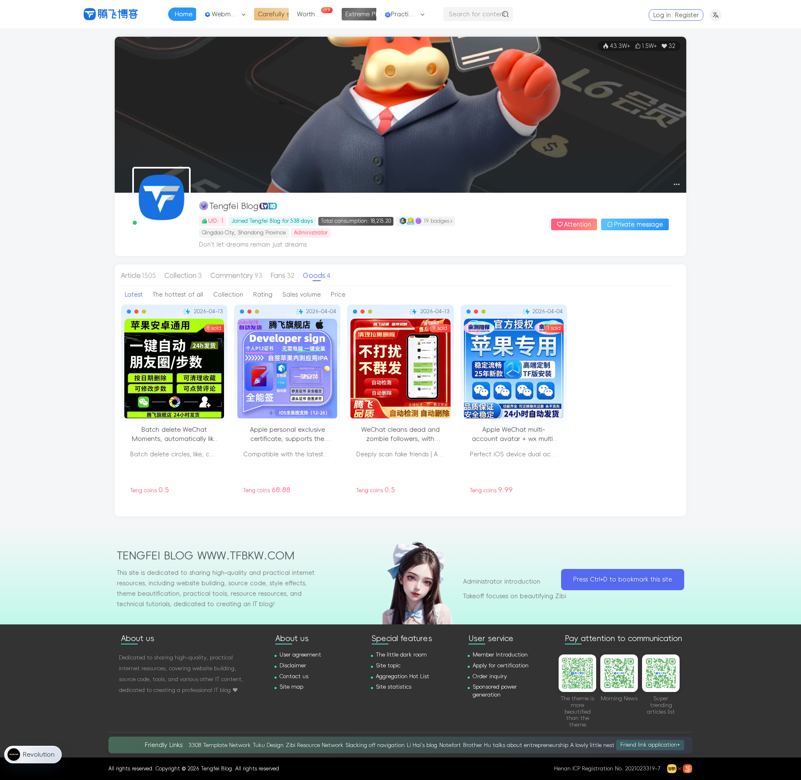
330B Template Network (220, 745)
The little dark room (401, 654)
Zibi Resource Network (314, 745)
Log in (662, 15)
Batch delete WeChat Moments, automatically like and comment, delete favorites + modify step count (174, 434)
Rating (262, 294)
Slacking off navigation (375, 745)
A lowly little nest (592, 745)
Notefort (450, 745)
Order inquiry (490, 676)
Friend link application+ (650, 744)
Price (338, 294)
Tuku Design (268, 745)
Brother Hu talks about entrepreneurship (515, 745)
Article (138, 275)
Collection (183, 275)
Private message (638, 224)
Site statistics (393, 686)
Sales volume (301, 294)
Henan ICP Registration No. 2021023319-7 (607, 768)
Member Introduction (500, 654)
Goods (316, 275)
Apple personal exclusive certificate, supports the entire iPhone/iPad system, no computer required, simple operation (287, 434)
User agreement (300, 654)
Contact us (294, 676)
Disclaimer (293, 665)
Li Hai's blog (422, 745)
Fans (283, 275)
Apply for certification (501, 665)
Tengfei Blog (233, 206)
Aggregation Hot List (402, 676)
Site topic (388, 665)
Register (687, 15)
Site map (291, 686)
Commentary (236, 275)
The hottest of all (178, 294)
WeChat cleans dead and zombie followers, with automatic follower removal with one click (400, 434)
